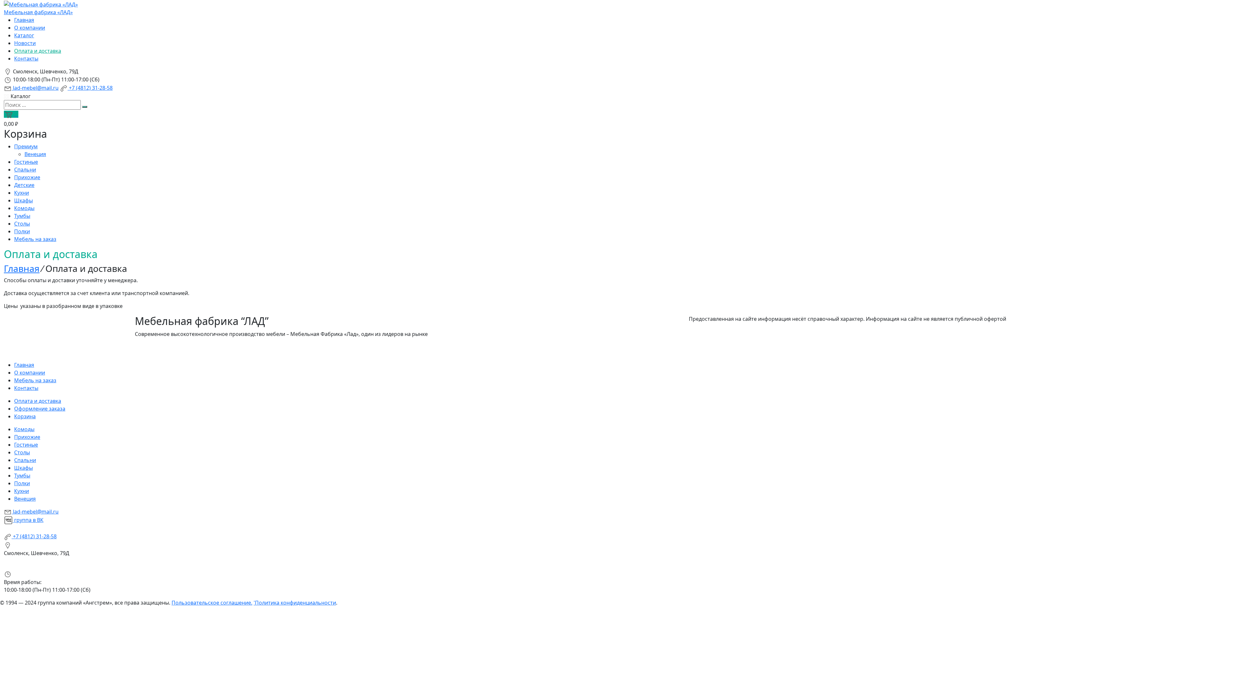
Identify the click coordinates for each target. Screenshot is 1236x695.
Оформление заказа (39, 408)
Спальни (25, 169)
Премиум (26, 146)
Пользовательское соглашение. (212, 602)
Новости (25, 43)
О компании (29, 27)
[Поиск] (84, 107)
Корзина (25, 416)
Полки (22, 231)
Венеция (35, 154)
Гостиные (26, 161)
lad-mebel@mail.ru (35, 87)
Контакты (26, 58)
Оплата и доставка (37, 50)
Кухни (21, 192)
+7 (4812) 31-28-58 (90, 87)
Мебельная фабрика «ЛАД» (38, 12)
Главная (24, 19)
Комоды (24, 208)
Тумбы (22, 215)
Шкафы (23, 200)
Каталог (24, 35)
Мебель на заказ (35, 239)
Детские (24, 185)
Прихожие (27, 177)
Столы (22, 223)
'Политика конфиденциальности (295, 602)
